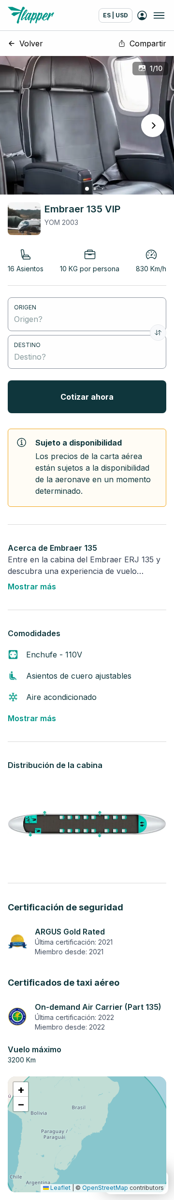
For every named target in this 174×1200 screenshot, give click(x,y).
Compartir (148, 43)
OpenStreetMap (105, 1187)
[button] (21, 1089)
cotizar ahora (87, 397)
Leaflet (60, 1187)
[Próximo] (152, 125)
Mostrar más (32, 586)
